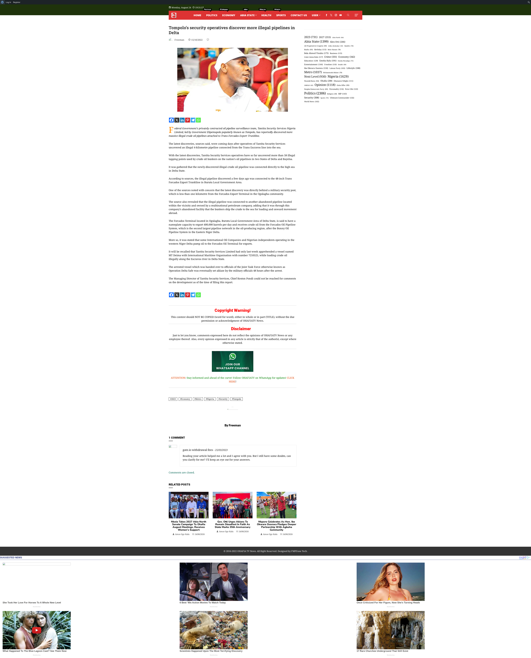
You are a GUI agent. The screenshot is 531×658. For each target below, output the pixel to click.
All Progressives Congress (315, 46)
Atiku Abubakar (335, 46)
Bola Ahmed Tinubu (316, 53)
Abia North (338, 37)
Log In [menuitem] (8, 2)
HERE (232, 381)
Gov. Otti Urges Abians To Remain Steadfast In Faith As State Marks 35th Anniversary (232, 524)
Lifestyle (353, 68)
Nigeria (210, 399)
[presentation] (171, 514)
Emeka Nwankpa (345, 61)
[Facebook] (171, 120)
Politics (315, 93)
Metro (198, 399)
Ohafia (326, 80)
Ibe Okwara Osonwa (316, 68)
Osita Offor (343, 85)
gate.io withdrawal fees (198, 450)
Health (342, 64)
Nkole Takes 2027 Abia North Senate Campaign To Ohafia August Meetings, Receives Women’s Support (188, 525)
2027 (325, 37)
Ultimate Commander (342, 98)
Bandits (348, 46)
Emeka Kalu (327, 60)
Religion (332, 94)
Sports (325, 98)
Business (336, 53)
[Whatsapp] (198, 120)
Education (311, 60)
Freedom (330, 64)
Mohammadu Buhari (332, 72)
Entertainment (313, 64)
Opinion (325, 85)
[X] (176, 120)
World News (311, 101)
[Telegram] (193, 120)
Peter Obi (351, 89)
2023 (173, 399)
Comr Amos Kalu (313, 57)
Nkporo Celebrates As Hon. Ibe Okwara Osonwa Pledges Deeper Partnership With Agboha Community (276, 525)
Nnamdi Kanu (311, 81)
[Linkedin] (182, 120)
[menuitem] (2, 2)
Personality (336, 89)
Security (223, 399)
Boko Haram (334, 50)
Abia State (316, 41)
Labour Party (337, 68)
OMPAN (308, 85)
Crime (330, 56)
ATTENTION (178, 377)
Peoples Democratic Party (316, 89)
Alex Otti (337, 41)
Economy (185, 399)
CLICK (290, 377)
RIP (342, 93)
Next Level (315, 76)
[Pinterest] (187, 120)
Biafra (308, 49)
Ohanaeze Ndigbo (343, 81)
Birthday (320, 49)
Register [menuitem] (16, 2)
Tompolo (237, 399)
